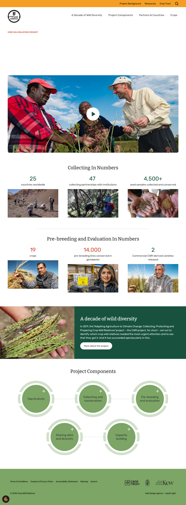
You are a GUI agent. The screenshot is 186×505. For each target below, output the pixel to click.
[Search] (176, 3)
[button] (6, 498)
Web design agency (154, 493)
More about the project (96, 346)
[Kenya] (93, 114)
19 (33, 249)
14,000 (93, 249)
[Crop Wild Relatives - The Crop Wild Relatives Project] (14, 16)
